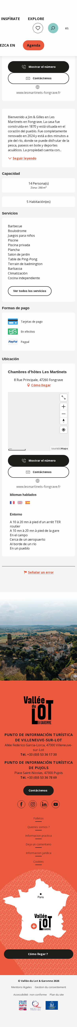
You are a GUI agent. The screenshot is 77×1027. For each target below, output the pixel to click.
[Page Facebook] (21, 804)
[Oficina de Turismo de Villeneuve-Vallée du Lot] (38, 710)
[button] (53, 28)
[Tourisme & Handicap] (52, 1005)
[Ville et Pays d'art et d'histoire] (22, 1005)
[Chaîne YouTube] (56, 804)
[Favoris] (38, 28)
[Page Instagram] (33, 804)
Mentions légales (21, 987)
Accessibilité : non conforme (30, 994)
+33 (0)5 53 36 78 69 (42, 777)
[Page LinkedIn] (44, 804)
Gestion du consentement (50, 987)
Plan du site (57, 994)
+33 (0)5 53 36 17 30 (42, 754)
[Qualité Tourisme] (36, 1005)
